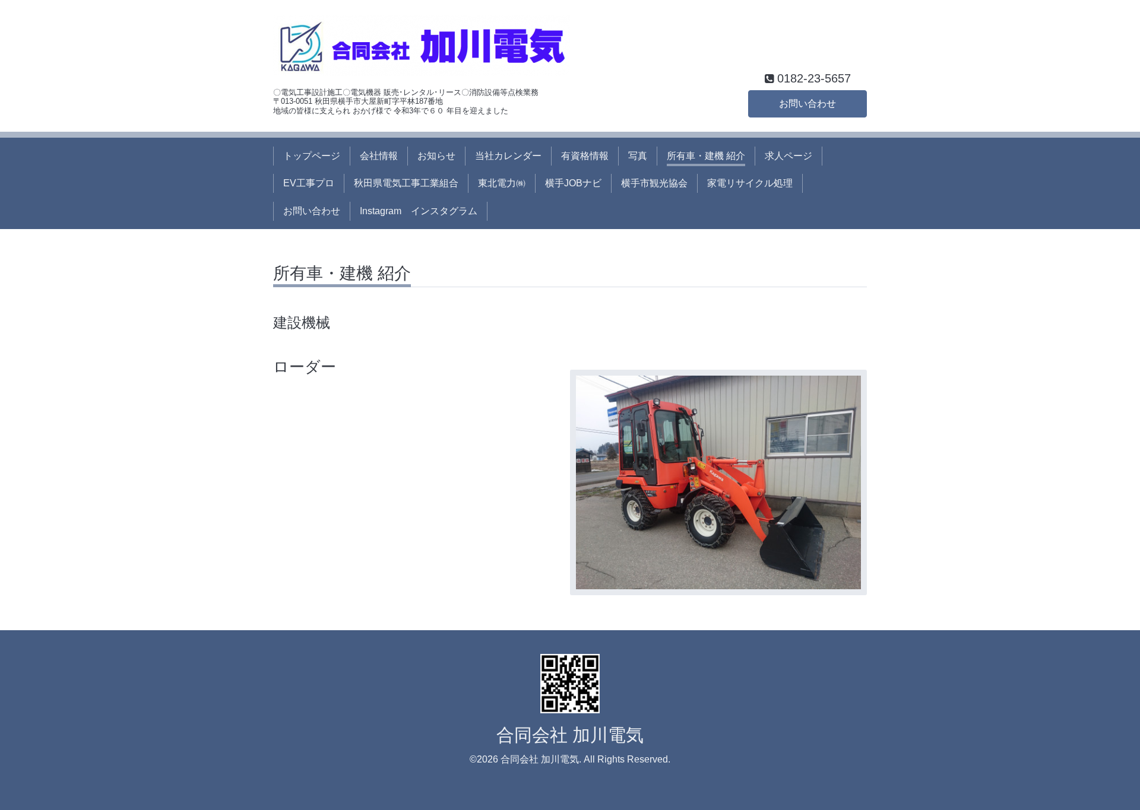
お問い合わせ (807, 104)
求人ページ (788, 156)
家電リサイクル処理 (750, 183)
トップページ (311, 156)
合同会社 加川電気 (570, 735)
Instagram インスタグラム (418, 211)
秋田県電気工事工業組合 (406, 183)
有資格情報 (585, 156)
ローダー (304, 367)
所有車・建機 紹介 (706, 156)
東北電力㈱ (501, 183)
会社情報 (379, 156)
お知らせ (436, 156)
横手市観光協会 (654, 183)
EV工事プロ (308, 183)
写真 (637, 156)
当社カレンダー (508, 156)
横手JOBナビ (573, 183)
